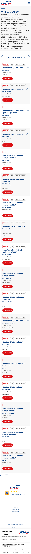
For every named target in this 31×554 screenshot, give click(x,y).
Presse (15, 505)
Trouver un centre (15, 503)
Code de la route (16, 522)
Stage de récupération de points (15, 524)
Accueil (3, 8)
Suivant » (6, 474)
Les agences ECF (15, 509)
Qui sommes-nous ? (15, 500)
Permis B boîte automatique (15, 520)
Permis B (15, 517)
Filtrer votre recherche (14, 57)
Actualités (15, 507)
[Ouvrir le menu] (29, 3)
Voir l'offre (8, 78)
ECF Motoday (15, 511)
